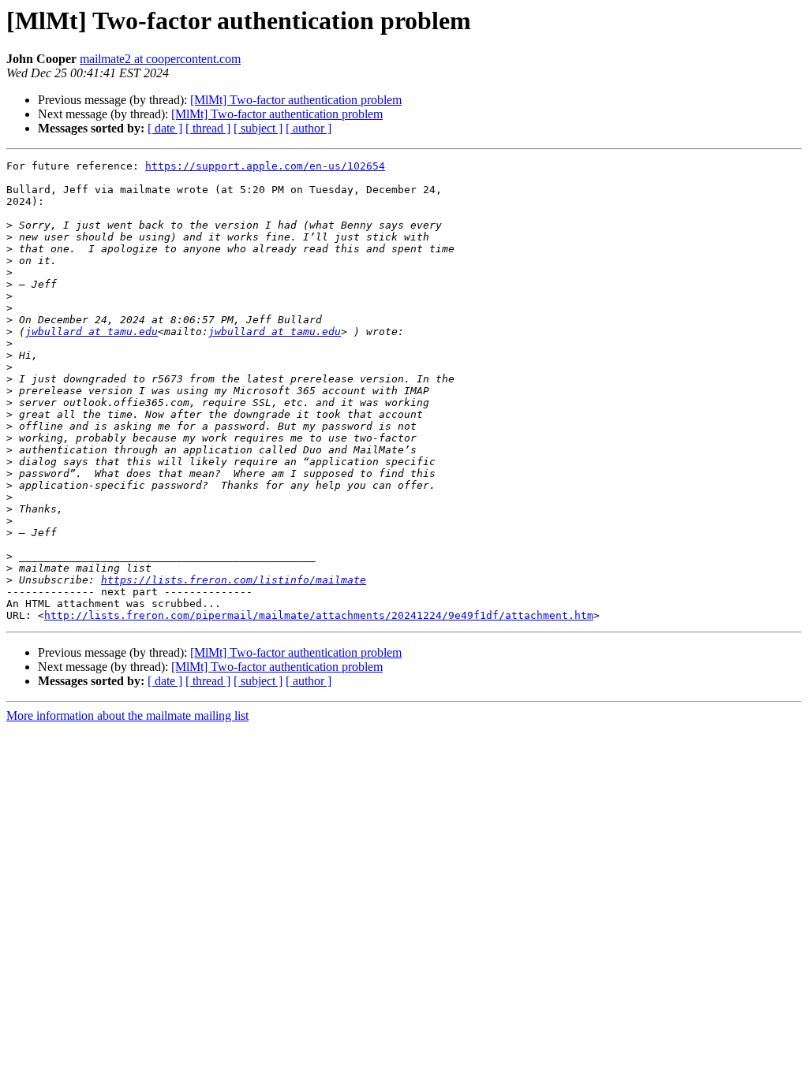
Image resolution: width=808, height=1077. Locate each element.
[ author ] (308, 128)
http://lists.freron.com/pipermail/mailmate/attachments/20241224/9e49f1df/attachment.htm (318, 615)
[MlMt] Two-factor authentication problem (296, 99)
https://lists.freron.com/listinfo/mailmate (233, 580)
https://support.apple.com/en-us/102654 (265, 166)
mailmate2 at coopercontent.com (160, 58)
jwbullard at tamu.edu (91, 331)
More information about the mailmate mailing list (127, 715)
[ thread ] (207, 128)
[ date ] (165, 128)
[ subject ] (258, 128)
